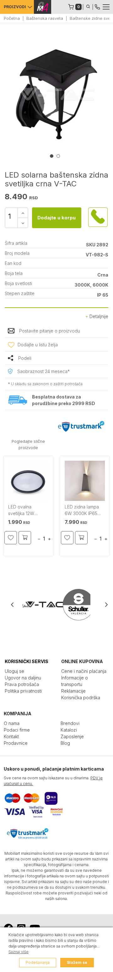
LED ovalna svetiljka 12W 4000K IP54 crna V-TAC (28, 511)
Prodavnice (16, 743)
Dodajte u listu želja (38, 344)
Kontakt (11, 736)
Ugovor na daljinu (23, 677)
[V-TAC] (39, 604)
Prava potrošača (22, 684)
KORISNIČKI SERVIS (26, 661)
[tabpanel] (56, 94)
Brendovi (70, 723)
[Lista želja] (11, 537)
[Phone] (97, 6)
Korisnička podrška (80, 697)
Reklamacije (73, 691)
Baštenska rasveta (44, 18)
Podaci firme (17, 730)
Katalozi (69, 730)
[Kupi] (25, 537)
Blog (65, 743)
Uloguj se (14, 671)
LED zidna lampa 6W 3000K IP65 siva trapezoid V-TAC (82, 511)
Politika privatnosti (23, 691)
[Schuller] (73, 604)
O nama (11, 723)
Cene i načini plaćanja (83, 671)
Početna (12, 18)
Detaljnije (98, 316)
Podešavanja (38, 962)
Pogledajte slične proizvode (28, 444)
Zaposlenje (72, 736)
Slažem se (77, 962)
